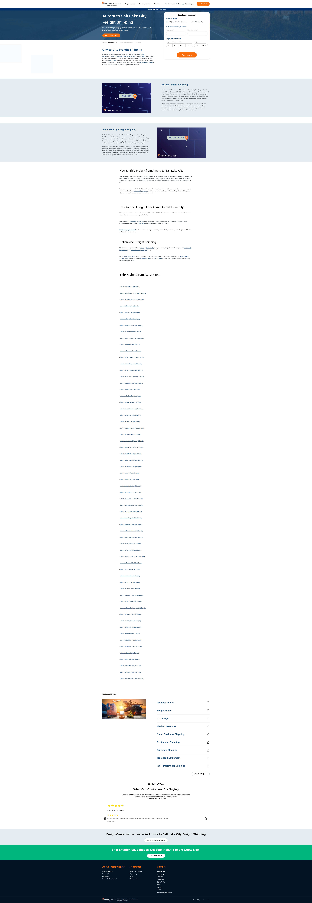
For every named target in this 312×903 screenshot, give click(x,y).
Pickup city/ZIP (170, 30)
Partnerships (105, 876)
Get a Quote (203, 3)
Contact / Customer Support (109, 878)
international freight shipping (139, 250)
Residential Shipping (168, 742)
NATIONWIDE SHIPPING (111, 42)
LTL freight (123, 56)
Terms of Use (206, 899)
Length (168, 42)
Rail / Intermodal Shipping (171, 766)
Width (173, 42)
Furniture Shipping (167, 750)
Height (180, 42)
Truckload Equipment (168, 758)
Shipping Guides (134, 878)
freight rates (112, 60)
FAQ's (131, 876)
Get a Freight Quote (111, 35)
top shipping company (146, 62)
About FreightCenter (107, 871)
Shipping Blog (133, 874)
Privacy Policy (196, 899)
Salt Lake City (150, 248)
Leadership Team (106, 874)
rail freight (142, 56)
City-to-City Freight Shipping (156, 840)
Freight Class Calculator (136, 871)
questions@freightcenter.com (164, 892)
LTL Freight (163, 718)
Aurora (142, 248)
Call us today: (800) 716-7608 (156, 9)
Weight (196, 42)
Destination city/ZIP (192, 30)
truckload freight (131, 56)
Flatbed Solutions (166, 726)
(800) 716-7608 (161, 871)
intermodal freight (115, 56)
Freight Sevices (165, 702)
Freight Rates (164, 710)
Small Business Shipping (170, 734)
